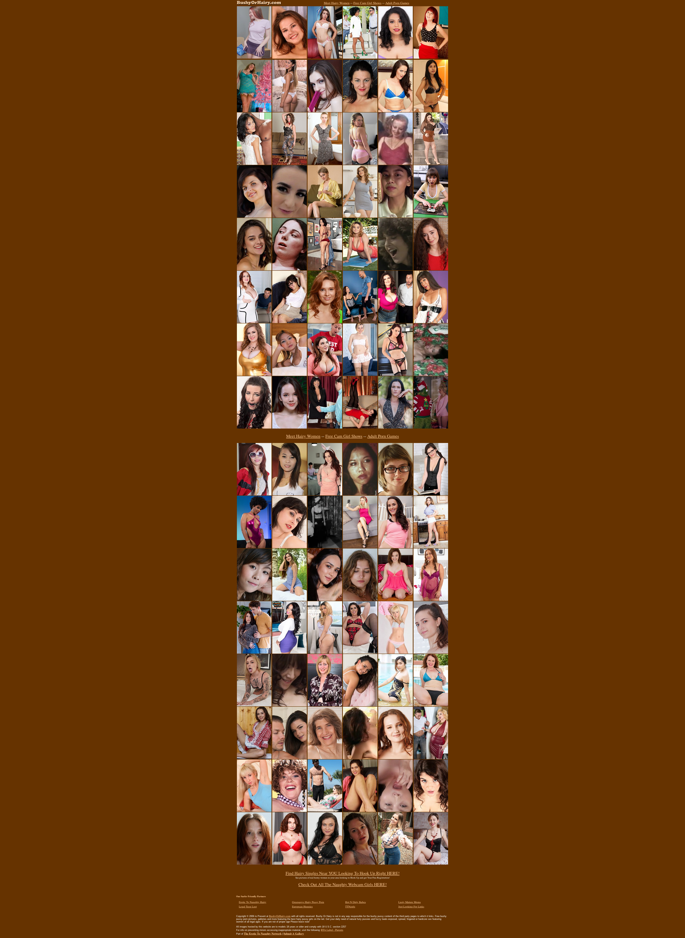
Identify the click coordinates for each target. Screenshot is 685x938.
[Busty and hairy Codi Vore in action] (395, 863)
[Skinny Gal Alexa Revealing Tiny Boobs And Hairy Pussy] (325, 164)
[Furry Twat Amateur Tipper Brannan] (395, 494)
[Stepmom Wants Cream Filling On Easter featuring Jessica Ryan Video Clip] (325, 494)
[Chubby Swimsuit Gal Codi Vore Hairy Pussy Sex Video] (325, 811)
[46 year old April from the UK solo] (325, 705)
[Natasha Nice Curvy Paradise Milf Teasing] (430, 164)
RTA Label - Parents (332, 930)
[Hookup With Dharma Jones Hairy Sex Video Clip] (289, 758)
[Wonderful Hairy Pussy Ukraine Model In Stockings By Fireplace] (430, 494)
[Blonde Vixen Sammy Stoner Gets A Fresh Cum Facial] (254, 705)
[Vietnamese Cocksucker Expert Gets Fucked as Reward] (254, 600)
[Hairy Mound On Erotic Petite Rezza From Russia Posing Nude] (325, 600)
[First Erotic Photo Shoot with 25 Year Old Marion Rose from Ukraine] (254, 269)
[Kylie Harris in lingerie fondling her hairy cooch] (395, 600)
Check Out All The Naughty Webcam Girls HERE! (342, 884)
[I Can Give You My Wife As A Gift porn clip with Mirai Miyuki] (289, 705)
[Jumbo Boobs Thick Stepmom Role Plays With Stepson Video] (325, 375)
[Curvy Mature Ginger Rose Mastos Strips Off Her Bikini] (430, 705)
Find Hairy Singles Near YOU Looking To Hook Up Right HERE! (343, 873)
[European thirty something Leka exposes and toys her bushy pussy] (360, 375)
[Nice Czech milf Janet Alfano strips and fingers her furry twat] (360, 164)
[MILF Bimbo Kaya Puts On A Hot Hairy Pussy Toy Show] (395, 57)
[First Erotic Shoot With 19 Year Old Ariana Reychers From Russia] (360, 216)
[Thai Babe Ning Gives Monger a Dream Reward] (289, 375)
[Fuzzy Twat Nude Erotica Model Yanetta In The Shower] (430, 652)
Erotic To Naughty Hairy (252, 902)
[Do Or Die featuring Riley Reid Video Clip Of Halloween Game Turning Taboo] (430, 216)
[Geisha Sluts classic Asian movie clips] (360, 494)
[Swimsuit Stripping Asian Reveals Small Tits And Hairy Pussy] (395, 705)
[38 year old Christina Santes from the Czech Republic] (325, 863)
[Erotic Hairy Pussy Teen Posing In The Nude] (430, 269)
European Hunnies (302, 906)
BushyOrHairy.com (280, 916)
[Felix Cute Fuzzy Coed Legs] (360, 811)
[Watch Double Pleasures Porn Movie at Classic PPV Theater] (395, 164)
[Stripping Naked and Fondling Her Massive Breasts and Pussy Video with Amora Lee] (289, 652)
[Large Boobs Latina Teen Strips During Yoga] (360, 269)
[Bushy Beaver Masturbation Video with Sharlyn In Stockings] (360, 427)
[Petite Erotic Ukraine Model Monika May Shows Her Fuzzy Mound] (325, 111)
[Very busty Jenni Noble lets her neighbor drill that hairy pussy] (395, 322)
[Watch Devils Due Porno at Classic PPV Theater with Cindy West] (289, 269)
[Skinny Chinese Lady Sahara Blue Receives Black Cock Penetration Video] (254, 164)
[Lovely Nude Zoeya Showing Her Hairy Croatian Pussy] (360, 600)
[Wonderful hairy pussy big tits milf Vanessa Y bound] (254, 427)
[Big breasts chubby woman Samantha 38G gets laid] (430, 758)
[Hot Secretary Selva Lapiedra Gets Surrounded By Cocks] (360, 57)
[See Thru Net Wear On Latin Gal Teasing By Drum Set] (360, 863)
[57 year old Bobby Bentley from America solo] (325, 758)
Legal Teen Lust (248, 906)
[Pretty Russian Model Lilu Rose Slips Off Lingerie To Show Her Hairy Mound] (430, 863)
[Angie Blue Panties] (254, 811)
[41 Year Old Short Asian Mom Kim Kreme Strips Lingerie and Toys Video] (430, 600)
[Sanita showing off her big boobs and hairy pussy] (360, 705)
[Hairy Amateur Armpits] (289, 57)
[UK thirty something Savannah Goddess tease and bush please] (360, 652)
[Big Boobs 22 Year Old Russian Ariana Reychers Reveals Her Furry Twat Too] (325, 322)
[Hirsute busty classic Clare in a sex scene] (360, 758)
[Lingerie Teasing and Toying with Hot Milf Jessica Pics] (395, 375)
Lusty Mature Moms (409, 902)
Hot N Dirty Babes (355, 902)
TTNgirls (350, 906)
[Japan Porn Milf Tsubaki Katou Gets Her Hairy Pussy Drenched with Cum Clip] (395, 811)
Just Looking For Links (411, 906)
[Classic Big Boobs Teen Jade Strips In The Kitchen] (430, 547)
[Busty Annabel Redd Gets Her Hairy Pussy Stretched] (289, 863)
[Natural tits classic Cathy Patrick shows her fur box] (289, 811)
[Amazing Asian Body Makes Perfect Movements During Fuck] (395, 216)
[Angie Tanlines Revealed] (395, 652)
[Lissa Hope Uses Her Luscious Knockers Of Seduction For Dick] (254, 322)
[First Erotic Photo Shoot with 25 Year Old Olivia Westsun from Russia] (395, 758)
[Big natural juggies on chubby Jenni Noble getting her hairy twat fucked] (430, 811)
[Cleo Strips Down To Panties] (289, 322)
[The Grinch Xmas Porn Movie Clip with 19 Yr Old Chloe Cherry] (430, 427)
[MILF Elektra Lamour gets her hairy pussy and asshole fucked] (325, 427)
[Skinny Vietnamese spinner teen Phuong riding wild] (254, 494)
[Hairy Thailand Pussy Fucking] (430, 111)
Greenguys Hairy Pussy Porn (308, 902)
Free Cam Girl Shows (367, 3)
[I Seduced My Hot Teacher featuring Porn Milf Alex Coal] (254, 652)
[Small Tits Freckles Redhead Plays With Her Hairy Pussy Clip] (254, 863)
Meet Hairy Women (336, 3)
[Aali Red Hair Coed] (430, 57)
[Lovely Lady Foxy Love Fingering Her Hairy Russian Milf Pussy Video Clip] (360, 547)
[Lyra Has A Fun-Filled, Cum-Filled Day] (289, 216)
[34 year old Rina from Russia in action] (360, 322)
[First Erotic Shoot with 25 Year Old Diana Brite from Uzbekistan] (289, 600)
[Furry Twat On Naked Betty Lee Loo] (325, 216)
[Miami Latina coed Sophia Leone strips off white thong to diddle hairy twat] (289, 111)
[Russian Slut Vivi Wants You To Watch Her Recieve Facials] (254, 57)
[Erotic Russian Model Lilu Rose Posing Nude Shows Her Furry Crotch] (395, 427)
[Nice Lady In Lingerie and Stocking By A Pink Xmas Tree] (254, 111)
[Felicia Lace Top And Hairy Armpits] (289, 164)
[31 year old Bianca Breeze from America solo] (395, 111)
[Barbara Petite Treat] (254, 758)
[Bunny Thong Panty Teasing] (325, 57)
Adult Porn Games (397, 3)
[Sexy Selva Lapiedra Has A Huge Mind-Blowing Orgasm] (254, 547)
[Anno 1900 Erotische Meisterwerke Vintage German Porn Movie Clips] (325, 547)
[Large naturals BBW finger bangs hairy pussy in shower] (254, 375)
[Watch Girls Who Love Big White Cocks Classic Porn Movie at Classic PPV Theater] (395, 269)
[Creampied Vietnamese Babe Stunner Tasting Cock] (289, 494)
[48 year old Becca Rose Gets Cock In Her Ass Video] (430, 322)
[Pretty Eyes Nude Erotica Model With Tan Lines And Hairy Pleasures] (254, 216)
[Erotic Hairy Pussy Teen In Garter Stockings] (289, 427)
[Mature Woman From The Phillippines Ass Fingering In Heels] (325, 269)
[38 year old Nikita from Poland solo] (289, 547)
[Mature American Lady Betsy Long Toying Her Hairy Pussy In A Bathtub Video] (360, 111)
